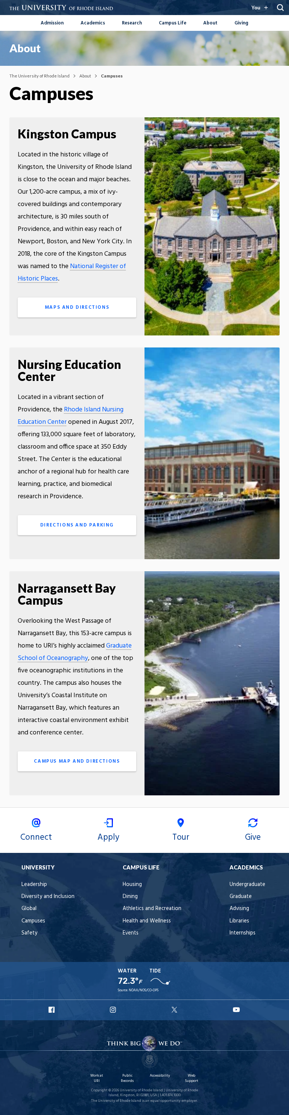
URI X (175, 1010)
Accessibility (160, 1076)
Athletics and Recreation (152, 908)
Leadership (34, 884)
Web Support (191, 1078)
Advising (239, 908)
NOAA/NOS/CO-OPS (143, 990)
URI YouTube (236, 1010)
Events (130, 933)
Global (29, 908)
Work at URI (96, 1078)
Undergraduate (247, 884)
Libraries (239, 921)
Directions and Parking (77, 525)
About (210, 23)
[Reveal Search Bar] (280, 7)
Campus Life (172, 23)
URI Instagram (113, 1010)
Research (132, 23)
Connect (36, 837)
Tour (180, 837)
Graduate (241, 896)
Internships (243, 933)
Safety (29, 933)
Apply (108, 837)
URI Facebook (52, 1010)
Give (253, 837)
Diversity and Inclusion (48, 896)
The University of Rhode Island (39, 75)
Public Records (127, 1078)
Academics (93, 23)
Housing (132, 884)
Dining (130, 896)
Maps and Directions (77, 307)
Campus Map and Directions (77, 761)
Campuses (33, 921)
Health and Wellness (147, 921)
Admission (52, 23)
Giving (241, 23)
